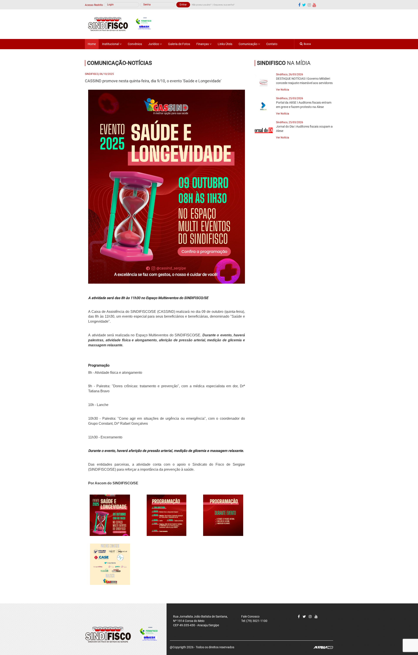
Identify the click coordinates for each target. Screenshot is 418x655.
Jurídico (154, 44)
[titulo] (110, 515)
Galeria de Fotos (179, 44)
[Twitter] (304, 617)
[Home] (122, 24)
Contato (271, 44)
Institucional (111, 44)
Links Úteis (225, 44)
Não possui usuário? (201, 4)
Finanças (202, 44)
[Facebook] (299, 5)
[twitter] (304, 5)
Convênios (135, 44)
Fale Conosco (250, 616)
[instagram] (309, 5)
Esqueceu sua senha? (224, 4)
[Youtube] (314, 5)
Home (92, 44)
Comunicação (248, 44)
